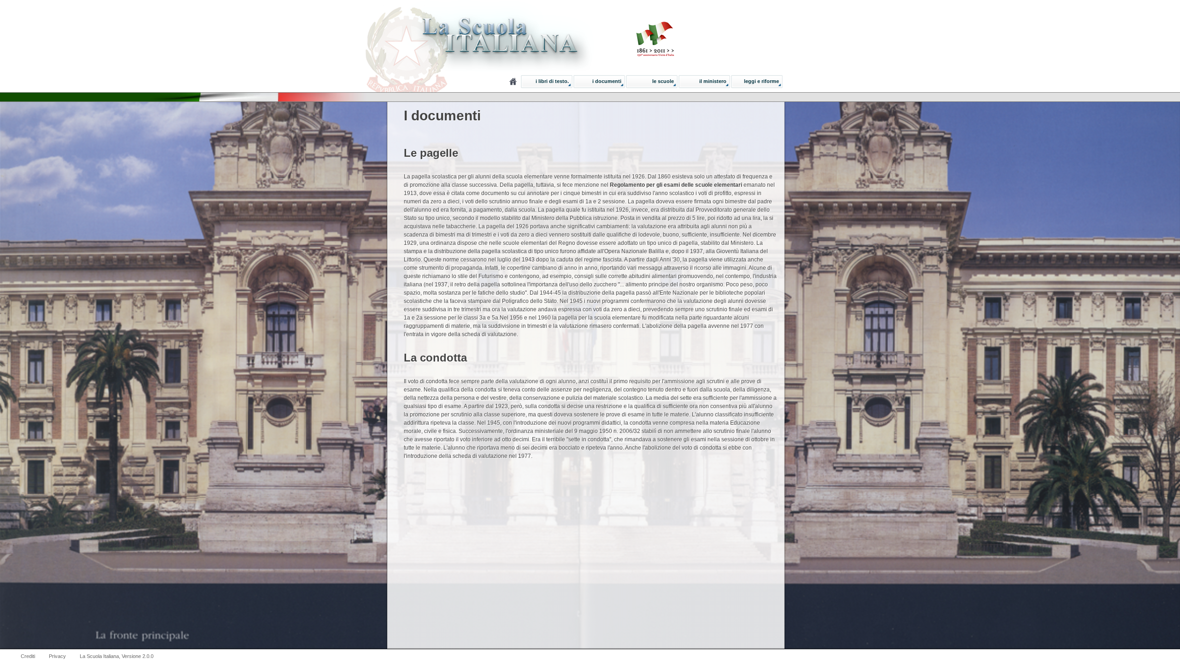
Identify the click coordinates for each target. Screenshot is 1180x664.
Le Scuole (663, 81)
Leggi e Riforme (761, 81)
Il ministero (712, 81)
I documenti (606, 81)
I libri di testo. (552, 81)
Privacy (57, 656)
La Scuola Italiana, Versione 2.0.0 (116, 656)
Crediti (28, 656)
